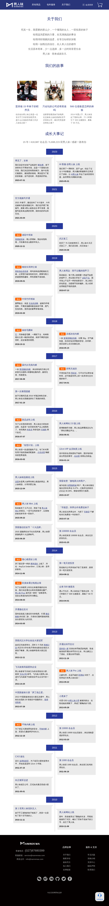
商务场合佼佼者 (21, 271)
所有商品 (36, 4)
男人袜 (15, 5)
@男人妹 (74, 174)
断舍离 (41, 165)
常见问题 (91, 855)
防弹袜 (81, 675)
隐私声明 (91, 866)
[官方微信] (39, 880)
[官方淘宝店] (51, 880)
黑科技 (74, 373)
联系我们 (91, 870)
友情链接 (66, 870)
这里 (17, 482)
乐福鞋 (44, 430)
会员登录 (89, 5)
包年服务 (51, 4)
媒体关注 (66, 862)
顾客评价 (66, 858)
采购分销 (91, 858)
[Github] (57, 880)
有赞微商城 (72, 485)
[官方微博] (45, 880)
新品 (18, 235)
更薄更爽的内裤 (70, 338)
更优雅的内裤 (25, 369)
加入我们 (66, 866)
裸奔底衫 (34, 564)
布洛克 (29, 430)
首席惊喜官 (24, 761)
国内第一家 (64, 649)
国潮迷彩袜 (19, 239)
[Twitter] (63, 880)
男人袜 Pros (20, 593)
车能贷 (87, 512)
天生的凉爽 (33, 303)
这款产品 (86, 278)
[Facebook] (70, 880)
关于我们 (66, 4)
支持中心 (91, 862)
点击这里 (41, 452)
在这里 (77, 456)
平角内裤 (43, 729)
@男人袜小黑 (73, 700)
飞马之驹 (23, 674)
